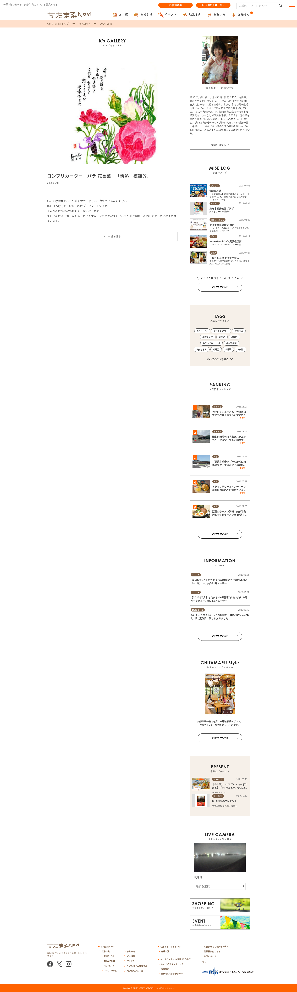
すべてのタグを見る (218, 359)
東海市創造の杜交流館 (222, 224)
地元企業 (232, 343)
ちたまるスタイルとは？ (172, 964)
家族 (237, 806)
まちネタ (202, 349)
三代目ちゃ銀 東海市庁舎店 (224, 257)
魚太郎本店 (216, 190)
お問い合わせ (210, 956)
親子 (229, 349)
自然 (235, 337)
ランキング (109, 966)
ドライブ (208, 337)
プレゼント (132, 961)
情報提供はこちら (212, 951)
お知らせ (131, 951)
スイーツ (202, 330)
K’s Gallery (84, 23)
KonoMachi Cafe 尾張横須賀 (225, 241)
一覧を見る (114, 236)
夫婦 (241, 349)
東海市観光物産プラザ (222, 208)
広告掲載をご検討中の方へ (216, 946)
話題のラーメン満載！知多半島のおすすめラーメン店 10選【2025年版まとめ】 (229, 515)
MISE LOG (109, 956)
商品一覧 (165, 951)
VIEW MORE (220, 287)
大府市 (242, 418)
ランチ (215, 792)
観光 (223, 337)
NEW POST (109, 961)
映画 (224, 806)
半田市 (242, 468)
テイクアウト (221, 330)
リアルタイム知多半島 (137, 966)
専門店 (239, 330)
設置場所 (165, 969)
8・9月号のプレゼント (224, 801)
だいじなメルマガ (135, 970)
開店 (216, 349)
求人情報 (131, 956)
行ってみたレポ (212, 343)
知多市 (242, 443)
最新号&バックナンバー (172, 973)
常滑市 (242, 493)
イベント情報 (110, 970)
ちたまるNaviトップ (58, 23)
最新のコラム (218, 144)
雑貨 (220, 806)
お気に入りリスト (214, 5)
